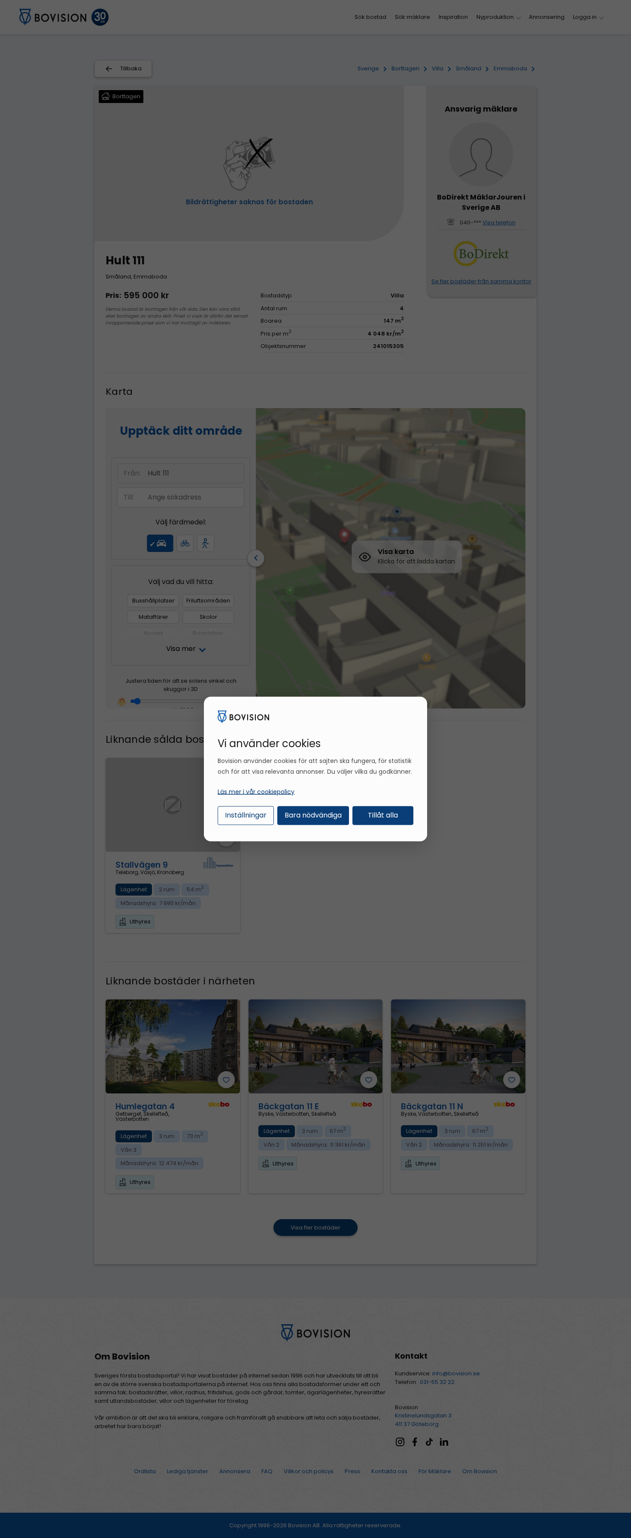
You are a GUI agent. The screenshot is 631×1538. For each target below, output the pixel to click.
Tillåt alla (383, 815)
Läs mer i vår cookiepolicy (256, 791)
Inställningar (246, 815)
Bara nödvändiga (313, 815)
